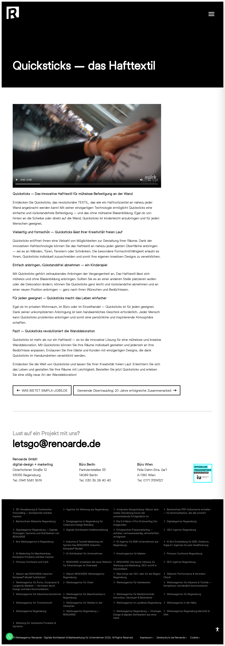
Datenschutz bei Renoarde (171, 637)
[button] (211, 14)
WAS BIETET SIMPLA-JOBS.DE (45, 390)
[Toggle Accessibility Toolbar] (217, 629)
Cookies (194, 637)
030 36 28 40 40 (98, 480)
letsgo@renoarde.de (56, 443)
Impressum (146, 637)
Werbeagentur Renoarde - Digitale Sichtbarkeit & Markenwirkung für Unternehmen (59, 637)
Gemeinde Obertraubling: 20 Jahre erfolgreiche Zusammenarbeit (124, 390)
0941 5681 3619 (30, 480)
